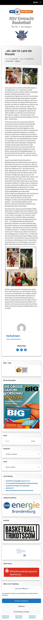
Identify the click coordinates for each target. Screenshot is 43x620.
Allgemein (17, 61)
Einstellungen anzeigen (21, 612)
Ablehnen (21, 606)
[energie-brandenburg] (21, 507)
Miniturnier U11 (10, 488)
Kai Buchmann (9, 61)
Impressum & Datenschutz (5, 616)
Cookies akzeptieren (21, 601)
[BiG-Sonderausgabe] (21, 406)
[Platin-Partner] (21, 572)
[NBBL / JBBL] (21, 370)
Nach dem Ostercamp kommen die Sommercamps (19, 490)
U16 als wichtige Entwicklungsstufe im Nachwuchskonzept (22, 483)
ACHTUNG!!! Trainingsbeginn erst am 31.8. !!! (18, 481)
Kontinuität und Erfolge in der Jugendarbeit (17, 485)
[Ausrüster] (21, 532)
